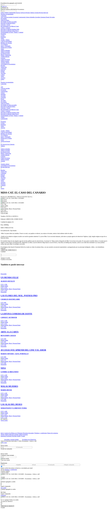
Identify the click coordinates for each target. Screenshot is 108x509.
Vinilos (6, 12)
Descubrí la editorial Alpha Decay (10, 31)
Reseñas (3, 65)
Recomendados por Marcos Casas (10, 26)
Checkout (3, 495)
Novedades (4, 18)
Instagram (3, 436)
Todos (2, 38)
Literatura (43, 17)
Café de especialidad (6, 41)
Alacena (18, 12)
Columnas (3, 68)
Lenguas (3, 58)
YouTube (3, 73)
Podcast (3, 70)
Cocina (2, 35)
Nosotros (3, 184)
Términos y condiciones (40, 433)
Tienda (3, 434)
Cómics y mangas (5, 28)
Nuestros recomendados (7, 14)
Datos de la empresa (52, 433)
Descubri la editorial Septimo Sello (10, 29)
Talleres (32, 12)
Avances (3, 77)
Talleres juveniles (5, 52)
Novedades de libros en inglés (9, 21)
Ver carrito (3, 487)
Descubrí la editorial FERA (8, 23)
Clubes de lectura (5, 59)
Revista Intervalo (43, 12)
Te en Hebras (4, 44)
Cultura (3, 74)
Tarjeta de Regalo (25, 12)
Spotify (19, 436)
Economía (15, 17)
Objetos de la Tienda (6, 47)
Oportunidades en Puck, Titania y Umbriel (12, 32)
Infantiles (32, 17)
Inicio (2, 433)
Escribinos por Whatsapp (16, 433)
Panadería (3, 34)
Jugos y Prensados (5, 46)
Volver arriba (4, 420)
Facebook (9, 436)
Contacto (3, 185)
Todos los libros (5, 20)
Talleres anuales (5, 61)
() (5, 6)
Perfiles (3, 71)
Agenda (37, 12)
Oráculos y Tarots (5, 24)
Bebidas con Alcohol (6, 43)
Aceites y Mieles (5, 40)
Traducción (4, 67)
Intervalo (11, 434)
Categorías (3, 15)
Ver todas (52, 17)
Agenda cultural (5, 62)
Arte (2, 17)
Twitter (23, 436)
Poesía (48, 17)
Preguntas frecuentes (28, 433)
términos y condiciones (11, 469)
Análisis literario (5, 56)
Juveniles (37, 17)
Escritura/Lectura (5, 53)
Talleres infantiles (5, 50)
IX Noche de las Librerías (7, 144)
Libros (2, 12)
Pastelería (3, 37)
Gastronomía (12, 12)
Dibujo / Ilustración (6, 55)
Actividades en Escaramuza (8, 64)
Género (28, 17)
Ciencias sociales (8, 17)
